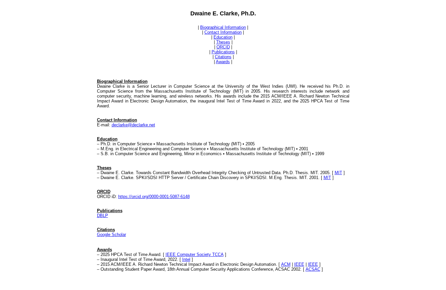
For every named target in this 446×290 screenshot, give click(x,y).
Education (223, 37)
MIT (338, 172)
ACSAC (313, 269)
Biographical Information (223, 27)
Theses (223, 42)
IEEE (299, 264)
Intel (186, 259)
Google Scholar (111, 234)
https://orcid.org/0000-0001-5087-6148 (154, 196)
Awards (223, 61)
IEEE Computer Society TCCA (195, 254)
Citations (223, 56)
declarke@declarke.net (133, 124)
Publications (223, 51)
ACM (286, 264)
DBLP (102, 215)
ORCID (223, 47)
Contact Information (223, 32)
